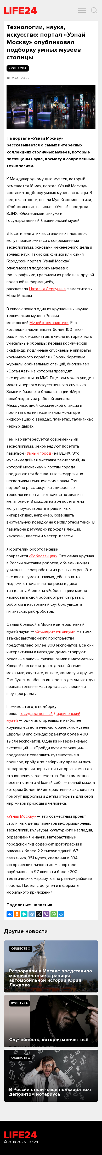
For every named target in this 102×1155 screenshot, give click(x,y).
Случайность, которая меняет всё (48, 1039)
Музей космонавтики (49, 322)
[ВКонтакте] (10, 914)
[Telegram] (32, 914)
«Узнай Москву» (21, 816)
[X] (39, 914)
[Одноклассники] (17, 914)
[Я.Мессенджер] (24, 914)
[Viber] (46, 914)
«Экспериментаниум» (55, 631)
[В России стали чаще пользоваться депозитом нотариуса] (51, 1076)
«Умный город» (39, 453)
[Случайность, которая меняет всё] (51, 1021)
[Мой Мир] (61, 914)
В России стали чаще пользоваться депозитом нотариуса (50, 1092)
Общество (20, 949)
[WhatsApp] (53, 914)
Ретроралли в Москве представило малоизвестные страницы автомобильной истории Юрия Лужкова (50, 978)
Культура (19, 1003)
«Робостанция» (43, 556)
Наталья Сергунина (47, 289)
